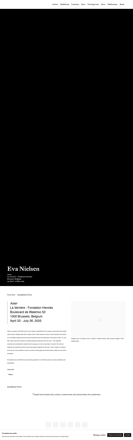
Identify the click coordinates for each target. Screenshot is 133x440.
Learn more (10, 369)
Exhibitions (64, 4)
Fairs (83, 4)
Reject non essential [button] (115, 435)
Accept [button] (127, 435)
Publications (112, 4)
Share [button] (11, 374)
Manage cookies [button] (99, 435)
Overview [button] (11, 295)
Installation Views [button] (25, 295)
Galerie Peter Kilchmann (21, 4)
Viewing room (93, 4)
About (122, 4)
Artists (55, 4)
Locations (75, 4)
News (103, 4)
